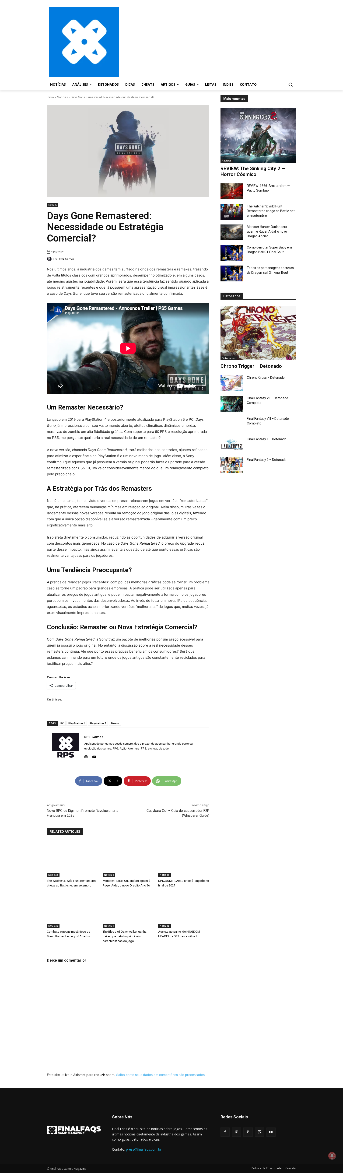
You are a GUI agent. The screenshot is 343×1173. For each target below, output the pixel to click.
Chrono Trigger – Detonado (251, 366)
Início (50, 97)
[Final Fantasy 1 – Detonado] (231, 445)
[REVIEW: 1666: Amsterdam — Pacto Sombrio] (231, 191)
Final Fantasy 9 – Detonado (267, 460)
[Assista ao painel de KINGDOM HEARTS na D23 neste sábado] (183, 910)
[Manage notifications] (332, 1155)
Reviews (226, 160)
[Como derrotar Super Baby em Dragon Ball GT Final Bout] (231, 253)
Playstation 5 (98, 723)
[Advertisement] (209, 41)
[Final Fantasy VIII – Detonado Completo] (231, 424)
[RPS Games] (50, 259)
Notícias (62, 97)
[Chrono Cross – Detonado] (231, 383)
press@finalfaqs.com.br (143, 1149)
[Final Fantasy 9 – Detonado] (231, 465)
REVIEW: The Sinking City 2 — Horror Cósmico (252, 171)
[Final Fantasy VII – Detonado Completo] (231, 404)
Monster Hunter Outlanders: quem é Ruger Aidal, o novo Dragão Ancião (267, 231)
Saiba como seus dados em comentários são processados (160, 1075)
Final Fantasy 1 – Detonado (267, 439)
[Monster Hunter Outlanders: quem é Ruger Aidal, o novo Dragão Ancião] (231, 232)
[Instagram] (86, 756)
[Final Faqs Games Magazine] (84, 42)
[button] (290, 84)
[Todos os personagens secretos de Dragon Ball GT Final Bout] (231, 273)
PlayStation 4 (76, 723)
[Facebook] (225, 1132)
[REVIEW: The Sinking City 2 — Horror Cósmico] (258, 135)
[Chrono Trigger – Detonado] (258, 333)
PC (62, 723)
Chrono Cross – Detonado (266, 377)
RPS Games (66, 259)
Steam (115, 723)
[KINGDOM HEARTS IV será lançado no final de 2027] (183, 859)
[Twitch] (259, 1132)
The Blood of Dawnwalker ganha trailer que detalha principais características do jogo (125, 936)
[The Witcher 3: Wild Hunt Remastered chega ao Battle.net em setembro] (231, 212)
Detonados (228, 358)
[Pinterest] (247, 1132)
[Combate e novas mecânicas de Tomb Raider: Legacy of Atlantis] (72, 910)
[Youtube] (94, 756)
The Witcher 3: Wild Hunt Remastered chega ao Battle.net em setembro (271, 210)
